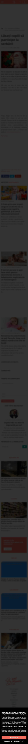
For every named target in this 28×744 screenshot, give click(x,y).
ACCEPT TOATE (14, 737)
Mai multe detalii (9, 716)
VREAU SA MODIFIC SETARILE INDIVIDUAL (14, 741)
